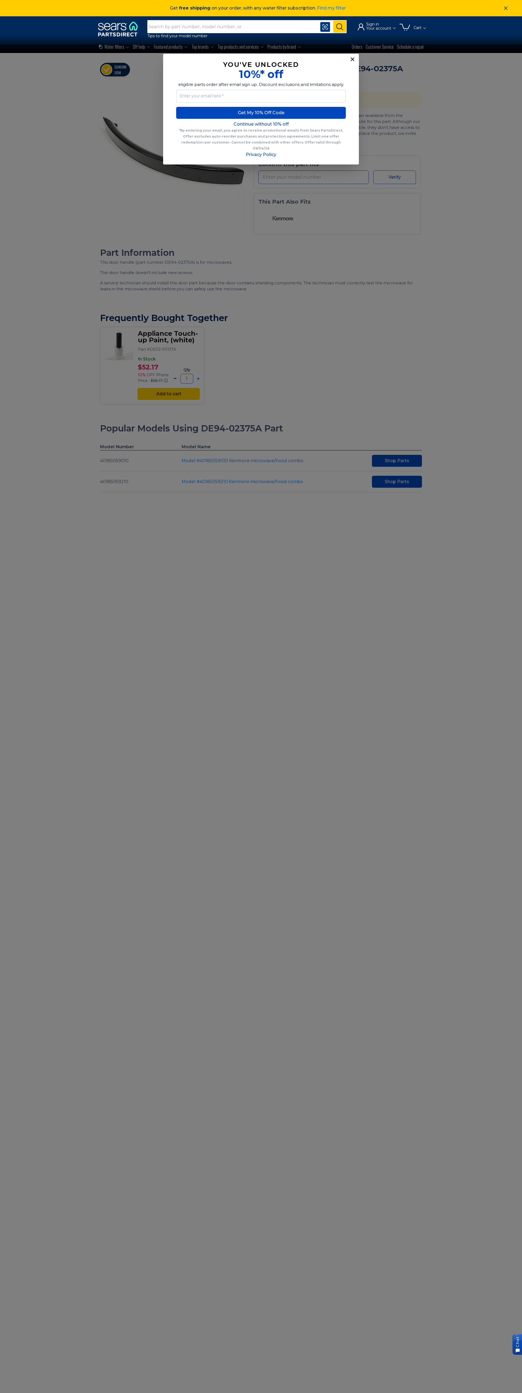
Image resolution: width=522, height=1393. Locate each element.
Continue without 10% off (261, 124)
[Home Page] (120, 29)
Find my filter (331, 8)
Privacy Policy (261, 154)
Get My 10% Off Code (261, 112)
